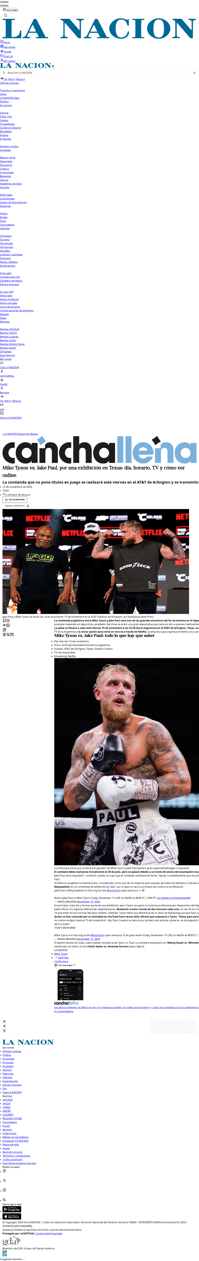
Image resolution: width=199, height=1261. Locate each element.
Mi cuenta (9, 61)
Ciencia (4, 180)
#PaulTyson (113, 890)
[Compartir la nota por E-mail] (12, 635)
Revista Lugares (9, 336)
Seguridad (6, 161)
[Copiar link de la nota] (4, 630)
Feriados (5, 251)
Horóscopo (6, 247)
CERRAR (4, 2)
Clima (3, 94)
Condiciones (42, 1233)
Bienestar (5, 176)
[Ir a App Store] (11, 1218)
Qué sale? (5, 273)
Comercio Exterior (10, 127)
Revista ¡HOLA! (8, 333)
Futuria (4, 113)
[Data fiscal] (4, 1255)
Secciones (9, 47)
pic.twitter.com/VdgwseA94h (174, 898)
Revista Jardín (8, 348)
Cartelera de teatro (11, 280)
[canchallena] (99, 462)
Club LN (8, 56)
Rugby (3, 217)
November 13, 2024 (88, 901)
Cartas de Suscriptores (13, 202)
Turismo (5, 239)
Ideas (3, 318)
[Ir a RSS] (4, 1200)
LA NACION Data (9, 98)
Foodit (7, 51)
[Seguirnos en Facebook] (4, 1171)
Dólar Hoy (6, 116)
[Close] (4, 1021)
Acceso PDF (7, 292)
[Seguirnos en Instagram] (4, 1191)
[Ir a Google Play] (11, 1211)
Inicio (7, 42)
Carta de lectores (10, 307)
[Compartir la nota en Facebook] (4, 635)
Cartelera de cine (10, 277)
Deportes (23, 434)
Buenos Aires (7, 157)
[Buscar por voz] (194, 73)
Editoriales (6, 195)
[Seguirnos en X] (4, 1181)
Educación (6, 165)
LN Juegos (6, 236)
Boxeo (33, 434)
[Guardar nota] (4, 621)
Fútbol (3, 213)
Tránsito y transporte (12, 90)
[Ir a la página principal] (99, 37)
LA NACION (9, 434)
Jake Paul (63, 957)
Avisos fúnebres (9, 299)
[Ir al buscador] (5, 15)
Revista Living (8, 340)
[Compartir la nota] (4, 625)
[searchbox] (98, 73)
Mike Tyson (61, 954)
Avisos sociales (8, 303)
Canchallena (7, 224)
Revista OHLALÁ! (9, 329)
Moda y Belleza (9, 262)
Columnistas (7, 198)
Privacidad (56, 1233)
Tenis (3, 221)
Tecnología (6, 243)
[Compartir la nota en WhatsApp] (8, 625)
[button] (99, 241)
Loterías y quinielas (11, 254)
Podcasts (5, 258)
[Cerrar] (53, 66)
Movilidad (6, 131)
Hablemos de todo (11, 183)
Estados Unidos (9, 146)
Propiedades (7, 124)
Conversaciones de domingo (17, 310)
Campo (4, 120)
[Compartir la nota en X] (8, 635)
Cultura (4, 169)
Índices (4, 135)
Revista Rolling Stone (12, 344)
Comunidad (7, 172)
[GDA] (11, 1244)
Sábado (4, 314)
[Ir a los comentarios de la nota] (8, 621)
